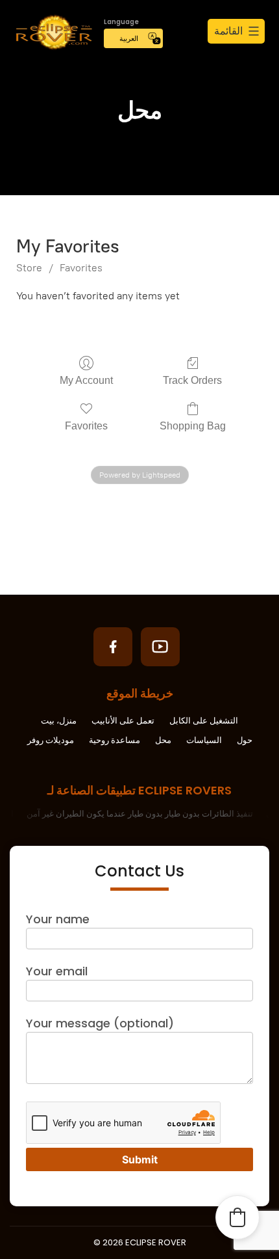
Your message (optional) (100, 1023)
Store (29, 268)
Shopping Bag (193, 425)
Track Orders (192, 380)
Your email (57, 971)
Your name (58, 919)
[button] (237, 1217)
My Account (86, 380)
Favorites (81, 268)
